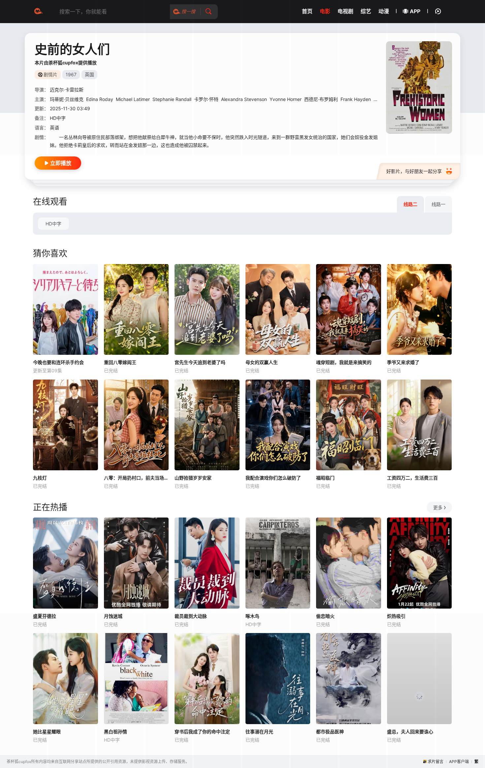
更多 (437, 507)
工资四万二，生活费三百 (412, 478)
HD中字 (53, 223)
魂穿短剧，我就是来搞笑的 (344, 362)
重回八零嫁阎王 (120, 362)
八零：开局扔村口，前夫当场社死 (136, 478)
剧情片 (50, 74)
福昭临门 (325, 478)
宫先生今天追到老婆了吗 (200, 362)
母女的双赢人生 (261, 362)
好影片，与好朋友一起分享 (414, 171)
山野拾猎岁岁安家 (193, 478)
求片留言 (435, 761)
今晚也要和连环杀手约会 (58, 362)
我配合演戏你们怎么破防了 (273, 478)
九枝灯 (40, 478)
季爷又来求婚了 (403, 362)
